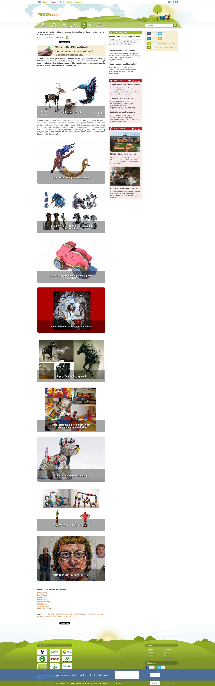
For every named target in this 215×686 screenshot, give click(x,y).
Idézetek (54, 2)
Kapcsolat (77, 2)
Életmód (54, 26)
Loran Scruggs (42, 597)
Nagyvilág (43, 26)
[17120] (149, 43)
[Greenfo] (42, 666)
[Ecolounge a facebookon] (169, 2)
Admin (50, 37)
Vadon (64, 26)
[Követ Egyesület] (67, 666)
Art (84, 26)
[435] (149, 47)
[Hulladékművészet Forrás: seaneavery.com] (71, 95)
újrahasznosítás (68, 616)
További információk (114, 683)
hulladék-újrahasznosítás (64, 614)
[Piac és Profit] (55, 659)
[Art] (67, 37)
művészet (40, 616)
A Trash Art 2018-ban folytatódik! (124, 188)
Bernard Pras (42, 599)
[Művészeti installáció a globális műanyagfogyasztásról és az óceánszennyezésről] (125, 142)
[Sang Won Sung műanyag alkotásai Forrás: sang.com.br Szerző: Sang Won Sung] (71, 508)
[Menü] (39, 2)
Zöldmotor (74, 26)
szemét (47, 616)
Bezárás (155, 675)
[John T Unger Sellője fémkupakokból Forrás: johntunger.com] (71, 161)
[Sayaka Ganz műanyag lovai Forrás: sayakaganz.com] (71, 360)
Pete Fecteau (42, 604)
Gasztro (45, 2)
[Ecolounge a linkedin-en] (176, 2)
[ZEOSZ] (55, 666)
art (46, 614)
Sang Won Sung (43, 606)
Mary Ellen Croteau (44, 608)
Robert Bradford (43, 602)
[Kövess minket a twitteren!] (172, 2)
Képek (62, 2)
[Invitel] (55, 652)
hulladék (51, 614)
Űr (90, 26)
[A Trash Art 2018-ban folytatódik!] (125, 176)
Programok (99, 26)
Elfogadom (155, 683)
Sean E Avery (42, 593)
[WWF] (42, 652)
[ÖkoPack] (42, 659)
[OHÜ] (67, 652)
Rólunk (69, 2)
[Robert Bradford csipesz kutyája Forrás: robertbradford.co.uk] (71, 459)
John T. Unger (42, 595)
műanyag (100, 614)
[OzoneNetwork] (67, 659)
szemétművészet (56, 616)
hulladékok (92, 614)
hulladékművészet (80, 614)
